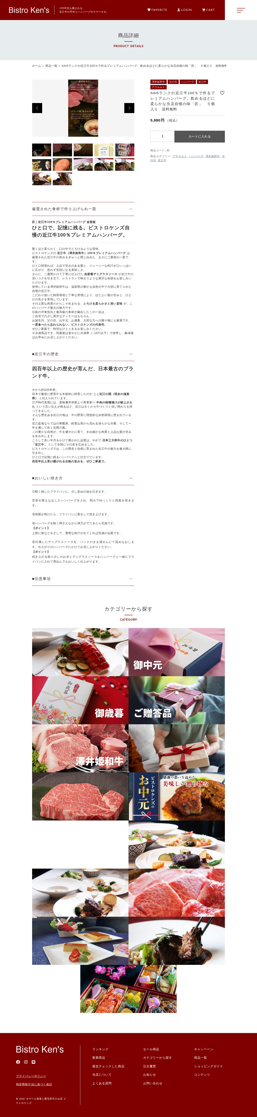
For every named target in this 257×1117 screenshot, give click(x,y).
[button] (37, 108)
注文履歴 (149, 1066)
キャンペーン (203, 1049)
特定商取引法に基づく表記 (34, 1084)
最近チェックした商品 (108, 1066)
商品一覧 (200, 1057)
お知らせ (149, 1074)
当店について (102, 1074)
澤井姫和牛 (213, 156)
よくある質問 (102, 1083)
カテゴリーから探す (157, 1057)
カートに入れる (199, 136)
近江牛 (162, 160)
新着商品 (98, 1057)
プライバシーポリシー (31, 1076)
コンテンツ (202, 1074)
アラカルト (180, 156)
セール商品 (151, 1049)
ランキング (100, 1049)
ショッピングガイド (208, 1066)
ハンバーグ (196, 156)
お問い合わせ (152, 1083)
